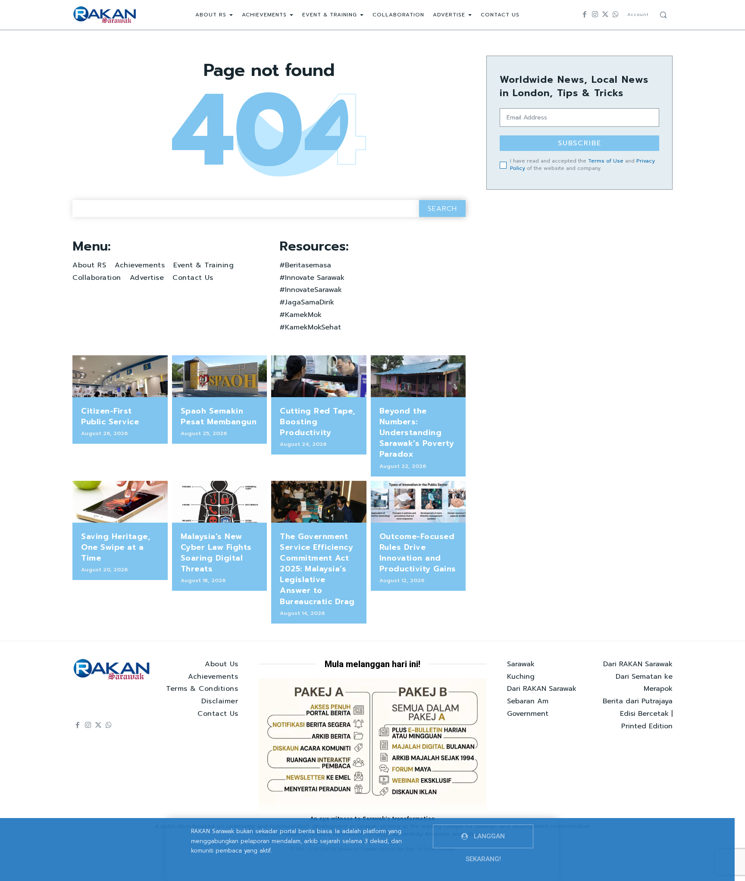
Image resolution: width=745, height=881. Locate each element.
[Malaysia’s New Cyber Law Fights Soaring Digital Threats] (219, 502)
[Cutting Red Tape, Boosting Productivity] (318, 376)
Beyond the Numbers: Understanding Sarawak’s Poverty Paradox (416, 433)
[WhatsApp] (615, 14)
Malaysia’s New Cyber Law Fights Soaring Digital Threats (216, 552)
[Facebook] (584, 14)
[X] (605, 14)
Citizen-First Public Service (110, 416)
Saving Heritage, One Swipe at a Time (115, 547)
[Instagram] (595, 14)
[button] (663, 14)
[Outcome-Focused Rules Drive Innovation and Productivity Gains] (418, 502)
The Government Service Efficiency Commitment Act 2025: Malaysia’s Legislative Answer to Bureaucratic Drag (317, 569)
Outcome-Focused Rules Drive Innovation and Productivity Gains (417, 552)
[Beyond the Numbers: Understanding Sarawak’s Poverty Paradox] (418, 376)
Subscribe (579, 143)
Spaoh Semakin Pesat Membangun (219, 416)
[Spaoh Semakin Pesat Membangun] (219, 376)
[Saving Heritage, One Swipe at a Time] (120, 502)
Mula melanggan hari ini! (372, 664)
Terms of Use (605, 161)
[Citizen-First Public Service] (120, 376)
